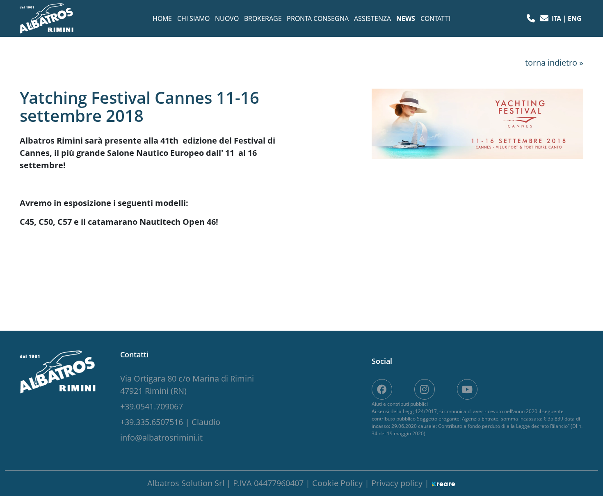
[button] (532, 18)
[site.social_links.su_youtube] (467, 389)
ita (557, 18)
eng (575, 18)
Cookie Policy (338, 483)
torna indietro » (554, 62)
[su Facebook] (382, 389)
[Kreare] (443, 483)
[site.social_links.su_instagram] (424, 389)
